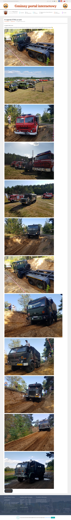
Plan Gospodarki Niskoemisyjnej (41, 501)
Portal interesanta (57, 13)
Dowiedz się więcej (47, 517)
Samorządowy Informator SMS (41, 499)
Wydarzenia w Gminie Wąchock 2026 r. (46, 13)
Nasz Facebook (8, 490)
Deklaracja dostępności (24, 507)
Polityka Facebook (7, 511)
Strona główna (6, 21)
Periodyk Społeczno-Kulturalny (41, 500)
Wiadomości (13, 21)
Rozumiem (52, 517)
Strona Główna (8, 491)
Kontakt (64, 12)
